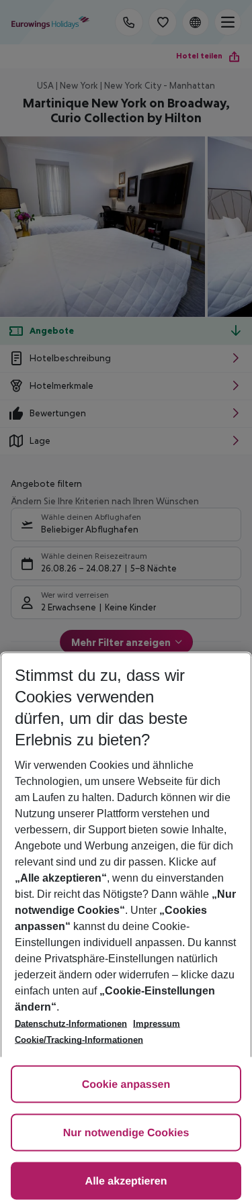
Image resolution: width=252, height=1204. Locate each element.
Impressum (156, 1024)
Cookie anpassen (126, 1085)
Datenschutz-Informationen (71, 1024)
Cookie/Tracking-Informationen (79, 1040)
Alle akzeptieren (126, 1181)
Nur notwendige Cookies (126, 1133)
